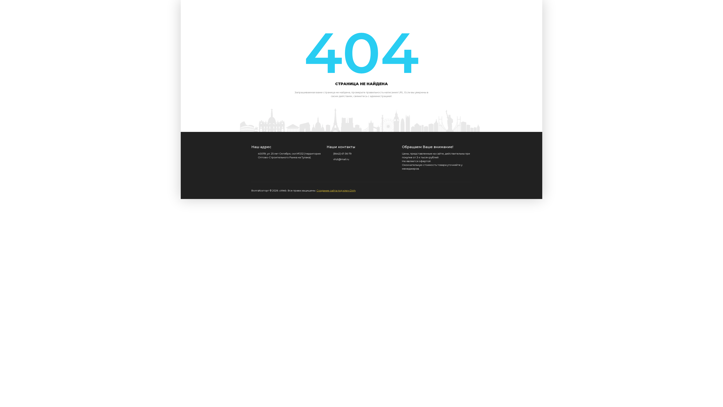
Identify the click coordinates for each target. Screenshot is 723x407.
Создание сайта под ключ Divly (336, 190)
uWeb (283, 190)
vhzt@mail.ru (341, 159)
